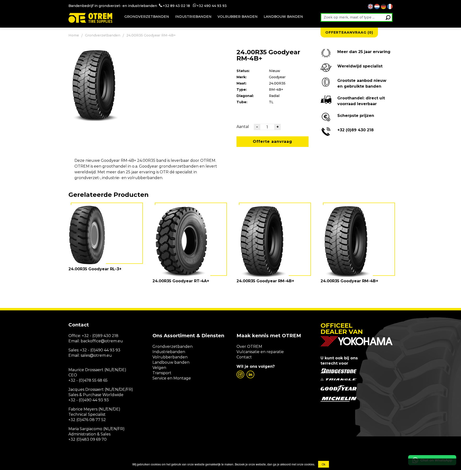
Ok (323, 464)
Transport (161, 373)
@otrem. (109, 341)
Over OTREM (249, 346)
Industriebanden (193, 16)
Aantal (243, 126)
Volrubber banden (238, 16)
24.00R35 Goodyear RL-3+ (94, 269)
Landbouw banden (283, 16)
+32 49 (202, 6)
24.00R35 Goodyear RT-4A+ (180, 281)
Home (73, 35)
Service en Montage (171, 378)
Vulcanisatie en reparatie (260, 351)
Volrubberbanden (170, 357)
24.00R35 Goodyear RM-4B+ (265, 281)
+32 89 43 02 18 (176, 6)
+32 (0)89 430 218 (355, 130)
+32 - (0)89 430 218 (100, 335)
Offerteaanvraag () (349, 32)
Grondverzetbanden (146, 16)
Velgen (159, 367)
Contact (244, 357)
